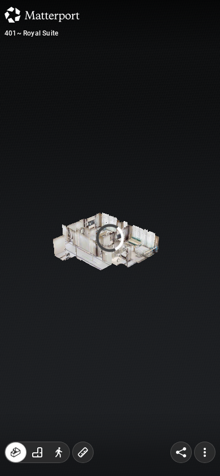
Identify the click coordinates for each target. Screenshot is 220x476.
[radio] (16, 452)
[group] (37, 452)
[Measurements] (83, 452)
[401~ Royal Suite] (110, 238)
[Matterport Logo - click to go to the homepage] (42, 15)
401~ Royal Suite (31, 33)
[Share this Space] (181, 452)
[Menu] (204, 452)
